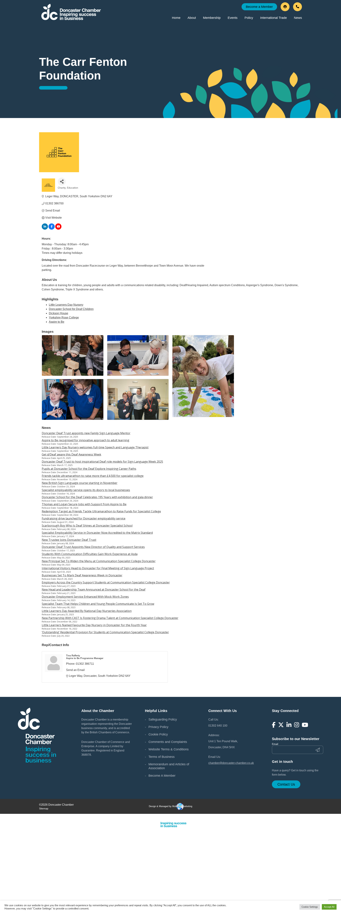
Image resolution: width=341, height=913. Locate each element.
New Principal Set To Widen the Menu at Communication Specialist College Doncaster (99, 561)
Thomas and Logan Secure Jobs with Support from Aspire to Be (84, 504)
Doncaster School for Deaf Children (71, 308)
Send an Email (75, 669)
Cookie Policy (158, 734)
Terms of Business (161, 757)
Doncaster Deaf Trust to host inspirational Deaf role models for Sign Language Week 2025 (102, 462)
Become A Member (161, 775)
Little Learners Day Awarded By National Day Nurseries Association (87, 611)
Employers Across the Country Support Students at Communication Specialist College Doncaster (106, 582)
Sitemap (43, 808)
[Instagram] (296, 725)
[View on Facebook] (51, 228)
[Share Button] (62, 182)
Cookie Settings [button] (310, 907)
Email (275, 744)
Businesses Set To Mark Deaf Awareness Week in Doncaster (82, 575)
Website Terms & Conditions (168, 749)
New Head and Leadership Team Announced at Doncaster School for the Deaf (93, 589)
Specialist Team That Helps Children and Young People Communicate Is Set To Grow (98, 604)
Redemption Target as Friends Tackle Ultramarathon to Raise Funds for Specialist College (101, 511)
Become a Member (259, 7)
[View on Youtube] (58, 228)
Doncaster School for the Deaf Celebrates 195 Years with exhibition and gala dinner (97, 497)
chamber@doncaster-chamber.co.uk (231, 762)
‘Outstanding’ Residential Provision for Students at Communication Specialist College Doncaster (105, 632)
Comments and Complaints (167, 742)
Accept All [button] (329, 907)
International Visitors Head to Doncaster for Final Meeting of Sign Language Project (98, 568)
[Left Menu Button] (339, 817)
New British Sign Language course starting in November (79, 483)
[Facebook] (273, 725)
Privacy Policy (158, 727)
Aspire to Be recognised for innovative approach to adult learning (85, 440)
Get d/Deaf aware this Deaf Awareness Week (71, 454)
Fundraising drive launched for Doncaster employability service (83, 518)
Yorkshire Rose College (64, 317)
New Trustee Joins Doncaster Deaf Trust (69, 540)
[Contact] (297, 6)
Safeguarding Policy (162, 719)
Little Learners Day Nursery (66, 304)
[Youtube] (305, 725)
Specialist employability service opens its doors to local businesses (86, 490)
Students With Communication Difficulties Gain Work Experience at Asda (89, 554)
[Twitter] (281, 725)
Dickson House (58, 313)
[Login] (285, 6)
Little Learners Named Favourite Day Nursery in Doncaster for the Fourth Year (94, 625)
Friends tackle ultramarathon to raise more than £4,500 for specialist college (93, 476)
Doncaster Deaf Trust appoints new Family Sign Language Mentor (86, 433)
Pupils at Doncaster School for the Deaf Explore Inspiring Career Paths (89, 469)
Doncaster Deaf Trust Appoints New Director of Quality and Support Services (93, 547)
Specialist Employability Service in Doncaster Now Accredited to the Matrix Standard (97, 533)
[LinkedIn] (288, 725)
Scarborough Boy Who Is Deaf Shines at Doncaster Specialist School (87, 526)
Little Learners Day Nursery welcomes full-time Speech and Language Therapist (95, 447)
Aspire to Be (56, 321)
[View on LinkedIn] (45, 228)
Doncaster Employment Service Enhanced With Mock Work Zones (85, 597)
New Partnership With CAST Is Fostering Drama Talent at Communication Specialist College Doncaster (110, 618)
